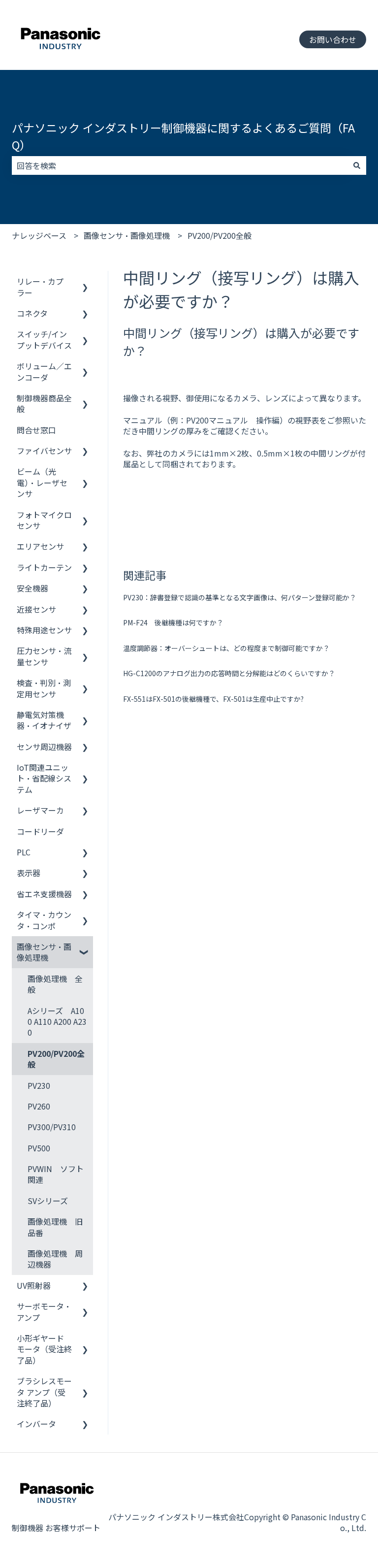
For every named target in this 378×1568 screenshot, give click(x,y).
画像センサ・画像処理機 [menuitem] (44, 952)
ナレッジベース (39, 235)
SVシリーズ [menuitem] (48, 1201)
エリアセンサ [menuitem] (40, 546)
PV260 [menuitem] (39, 1106)
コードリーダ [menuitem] (40, 831)
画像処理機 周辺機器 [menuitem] (55, 1258)
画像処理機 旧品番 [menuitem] (55, 1226)
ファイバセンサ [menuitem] (44, 451)
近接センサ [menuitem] (36, 609)
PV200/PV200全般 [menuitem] (56, 1058)
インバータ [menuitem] (36, 1424)
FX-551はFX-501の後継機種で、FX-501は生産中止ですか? (213, 699)
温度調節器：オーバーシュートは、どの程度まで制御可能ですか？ (226, 648)
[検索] (356, 165)
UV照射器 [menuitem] (34, 1285)
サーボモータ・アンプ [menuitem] (44, 1311)
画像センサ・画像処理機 (127, 235)
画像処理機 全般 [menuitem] (55, 984)
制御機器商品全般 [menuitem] (44, 403)
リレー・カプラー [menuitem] (40, 286)
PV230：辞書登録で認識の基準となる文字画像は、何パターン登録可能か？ (239, 597)
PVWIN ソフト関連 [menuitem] (56, 1174)
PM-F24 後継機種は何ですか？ (173, 622)
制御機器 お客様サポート (56, 1528)
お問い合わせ (332, 39)
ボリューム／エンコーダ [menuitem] (44, 371)
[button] (85, 282)
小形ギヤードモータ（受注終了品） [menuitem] (44, 1349)
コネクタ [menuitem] (32, 313)
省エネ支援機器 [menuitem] (44, 894)
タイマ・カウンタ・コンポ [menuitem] (44, 920)
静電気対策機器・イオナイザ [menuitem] (44, 720)
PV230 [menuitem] (39, 1085)
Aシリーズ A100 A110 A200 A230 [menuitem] (57, 1022)
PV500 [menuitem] (39, 1148)
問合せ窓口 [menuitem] (36, 430)
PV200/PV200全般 (220, 235)
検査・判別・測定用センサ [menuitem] (44, 688)
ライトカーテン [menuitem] (44, 567)
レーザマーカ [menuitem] (40, 810)
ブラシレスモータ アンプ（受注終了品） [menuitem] (44, 1392)
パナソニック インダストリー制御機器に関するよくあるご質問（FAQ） (183, 136)
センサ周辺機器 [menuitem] (44, 746)
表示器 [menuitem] (28, 873)
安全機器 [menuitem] (32, 588)
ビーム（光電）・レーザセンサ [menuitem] (42, 482)
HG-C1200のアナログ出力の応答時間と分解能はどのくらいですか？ (229, 673)
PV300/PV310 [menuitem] (52, 1127)
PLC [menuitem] (24, 852)
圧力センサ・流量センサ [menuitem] (44, 656)
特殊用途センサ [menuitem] (44, 630)
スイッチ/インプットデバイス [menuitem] (44, 339)
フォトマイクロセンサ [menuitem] (44, 520)
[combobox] (179, 165)
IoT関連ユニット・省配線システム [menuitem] (44, 778)
